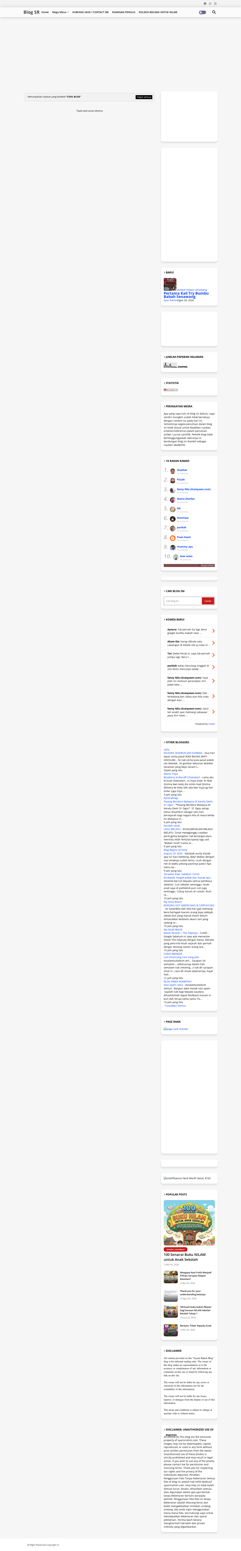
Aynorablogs (171, 798)
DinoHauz (183, 517)
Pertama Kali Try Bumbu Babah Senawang (186, 295)
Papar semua (144, 97)
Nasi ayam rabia (173, 984)
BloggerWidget (208, 565)
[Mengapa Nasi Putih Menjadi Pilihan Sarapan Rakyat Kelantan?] (171, 1277)
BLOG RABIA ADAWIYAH (177, 981)
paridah (181, 527)
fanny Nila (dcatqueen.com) (194, 489)
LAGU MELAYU (172, 829)
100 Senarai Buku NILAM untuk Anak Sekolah (185, 1257)
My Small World (173, 929)
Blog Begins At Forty (175, 850)
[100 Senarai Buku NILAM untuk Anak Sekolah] (189, 1222)
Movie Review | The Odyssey (181, 933)
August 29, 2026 (173, 853)
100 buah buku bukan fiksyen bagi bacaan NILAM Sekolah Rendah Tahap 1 (195, 1310)
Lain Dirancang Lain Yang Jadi (181, 957)
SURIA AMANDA (173, 953)
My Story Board (173, 901)
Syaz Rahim (170, 300)
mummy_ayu (185, 546)
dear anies (186, 556)
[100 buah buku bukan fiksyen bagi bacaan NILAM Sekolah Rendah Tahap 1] (171, 1311)
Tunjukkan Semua (175, 1005)
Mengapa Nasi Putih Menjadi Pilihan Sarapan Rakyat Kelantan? (196, 1275)
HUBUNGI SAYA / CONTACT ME (90, 12)
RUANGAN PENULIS (123, 12)
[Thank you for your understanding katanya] (171, 1295)
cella (166, 749)
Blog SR (31, 12)
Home (45, 12)
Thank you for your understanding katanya (193, 1292)
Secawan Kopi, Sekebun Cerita (181, 874)
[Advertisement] (109, 29)
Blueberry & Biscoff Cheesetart (182, 777)
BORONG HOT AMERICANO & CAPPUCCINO (189, 905)
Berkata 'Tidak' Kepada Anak (195, 1325)
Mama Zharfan (186, 498)
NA (179, 508)
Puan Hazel (184, 537)
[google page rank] (176, 1029)
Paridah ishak (172, 825)
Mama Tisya (171, 773)
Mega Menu (59, 12)
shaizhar (182, 470)
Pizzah (181, 479)
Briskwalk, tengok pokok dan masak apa (187, 877)
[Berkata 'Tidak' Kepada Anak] (171, 1330)
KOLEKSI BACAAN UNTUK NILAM (158, 12)
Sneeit (211, 723)
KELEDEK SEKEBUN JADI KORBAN (183, 753)
